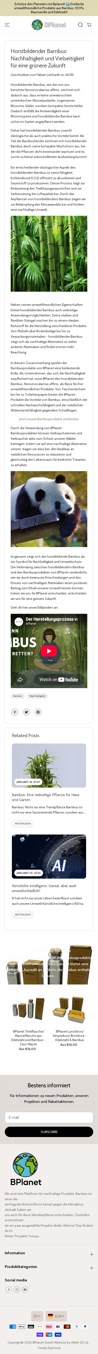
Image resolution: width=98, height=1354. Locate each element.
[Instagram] (17, 1290)
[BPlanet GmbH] (49, 25)
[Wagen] (89, 25)
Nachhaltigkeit (37, 696)
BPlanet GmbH (43, 1342)
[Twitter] (26, 712)
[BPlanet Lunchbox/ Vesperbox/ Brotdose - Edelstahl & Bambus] (69, 1009)
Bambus (17, 696)
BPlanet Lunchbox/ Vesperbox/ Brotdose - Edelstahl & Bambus (70, 1036)
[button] (7, 25)
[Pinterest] (38, 712)
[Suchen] (80, 25)
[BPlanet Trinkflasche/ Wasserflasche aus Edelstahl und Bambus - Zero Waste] (28, 1009)
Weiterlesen (23, 823)
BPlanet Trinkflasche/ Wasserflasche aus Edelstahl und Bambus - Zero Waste (28, 1038)
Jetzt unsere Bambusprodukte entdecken (49, 419)
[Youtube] (25, 1290)
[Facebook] (15, 712)
